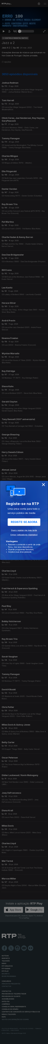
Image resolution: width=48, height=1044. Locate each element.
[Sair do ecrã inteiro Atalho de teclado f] (44, 1041)
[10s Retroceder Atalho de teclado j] (9, 1041)
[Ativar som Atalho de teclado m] (15, 1041)
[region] (24, 522)
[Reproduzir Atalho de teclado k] (4, 1041)
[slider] (27, 1041)
